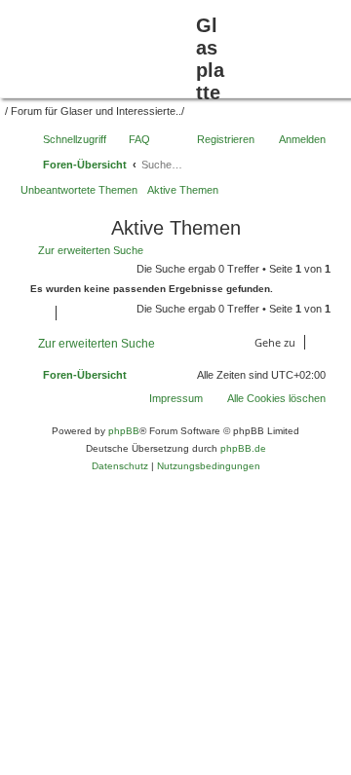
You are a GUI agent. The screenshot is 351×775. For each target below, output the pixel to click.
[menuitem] (268, 398)
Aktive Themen (182, 190)
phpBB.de (243, 448)
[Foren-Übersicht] (100, 46)
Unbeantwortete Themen (78, 190)
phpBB (123, 430)
